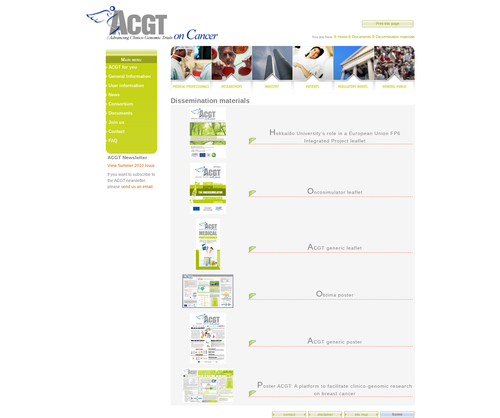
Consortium (121, 103)
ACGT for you (123, 67)
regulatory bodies (354, 70)
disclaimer (325, 414)
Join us (116, 122)
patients (313, 70)
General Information (130, 76)
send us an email (137, 186)
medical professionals (191, 70)
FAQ (113, 140)
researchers (231, 70)
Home (343, 37)
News (114, 94)
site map (361, 414)
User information (126, 85)
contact (289, 414)
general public (394, 70)
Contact (116, 131)
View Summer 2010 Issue (131, 165)
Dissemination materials (395, 37)
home (397, 414)
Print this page (387, 23)
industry (272, 70)
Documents (361, 37)
